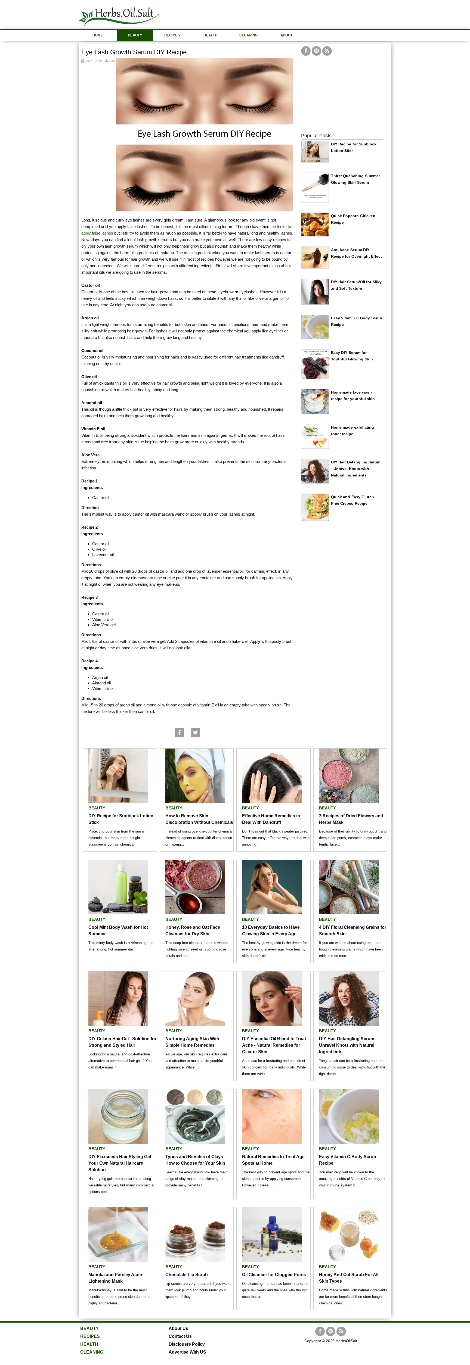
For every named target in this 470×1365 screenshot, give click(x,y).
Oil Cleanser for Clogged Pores (274, 1274)
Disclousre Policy (187, 1344)
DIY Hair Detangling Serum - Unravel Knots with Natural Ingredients (356, 468)
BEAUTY (135, 35)
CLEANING (248, 35)
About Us (178, 1328)
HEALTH (210, 35)
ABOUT (286, 35)
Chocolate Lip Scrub (186, 1274)
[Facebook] (306, 51)
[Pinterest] (316, 51)
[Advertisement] (292, 13)
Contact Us (180, 1336)
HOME (97, 35)
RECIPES (172, 35)
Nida (112, 61)
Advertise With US (187, 1352)
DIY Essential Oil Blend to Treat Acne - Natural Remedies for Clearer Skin (274, 1045)
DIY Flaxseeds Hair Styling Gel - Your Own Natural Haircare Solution (120, 1163)
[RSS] (327, 51)
